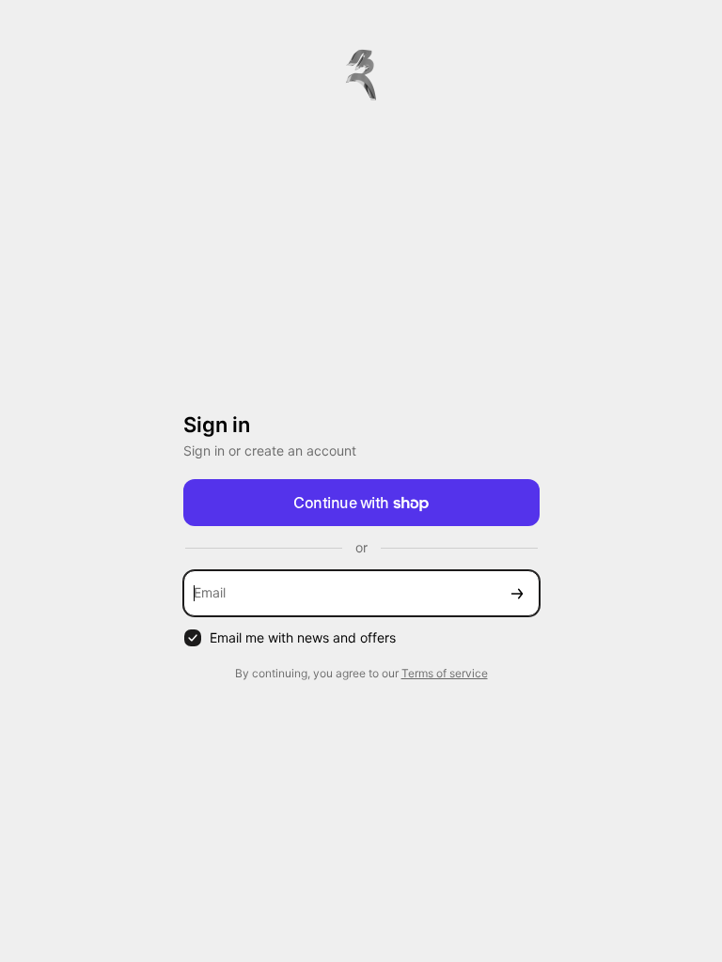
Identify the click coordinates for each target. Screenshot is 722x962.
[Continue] (517, 593)
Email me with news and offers (303, 637)
